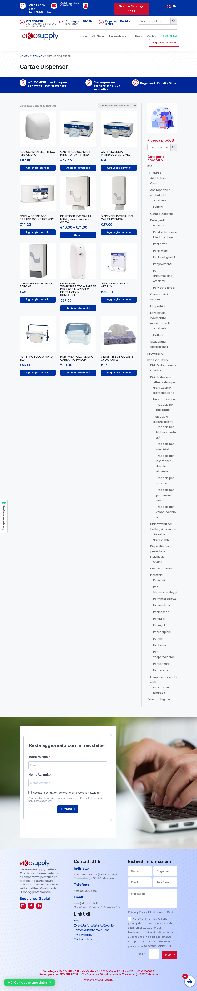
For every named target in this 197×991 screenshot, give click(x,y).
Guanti (157, 562)
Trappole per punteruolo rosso (165, 495)
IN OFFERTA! (169, 36)
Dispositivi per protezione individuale (159, 551)
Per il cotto (160, 244)
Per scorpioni (162, 632)
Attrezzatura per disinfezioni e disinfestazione (164, 387)
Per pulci (159, 619)
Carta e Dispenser (162, 214)
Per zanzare (161, 664)
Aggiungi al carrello (37, 167)
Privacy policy (83, 935)
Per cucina (160, 225)
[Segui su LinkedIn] (39, 906)
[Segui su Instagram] (23, 906)
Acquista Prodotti (162, 42)
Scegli (78, 235)
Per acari (159, 580)
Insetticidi (156, 575)
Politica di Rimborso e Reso (91, 930)
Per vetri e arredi (164, 288)
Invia (168, 955)
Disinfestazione (160, 377)
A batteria (159, 200)
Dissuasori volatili (161, 568)
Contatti (152, 36)
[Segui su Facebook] (31, 906)
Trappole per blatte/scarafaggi (166, 432)
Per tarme (159, 645)
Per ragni (159, 625)
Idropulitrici (157, 306)
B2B (150, 166)
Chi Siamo (98, 36)
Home (83, 36)
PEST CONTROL (158, 360)
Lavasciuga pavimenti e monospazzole (160, 318)
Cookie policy (83, 939)
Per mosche (161, 612)
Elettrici (158, 207)
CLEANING (36, 56)
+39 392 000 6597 (37, 6)
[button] (29, 982)
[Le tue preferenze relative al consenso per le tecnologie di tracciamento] (3, 516)
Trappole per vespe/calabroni (166, 512)
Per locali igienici (164, 257)
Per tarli (158, 638)
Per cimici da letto (165, 599)
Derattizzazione (164, 399)
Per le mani (160, 251)
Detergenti (157, 220)
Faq (76, 920)
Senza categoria (158, 699)
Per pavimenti (162, 264)
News (138, 36)
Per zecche (160, 670)
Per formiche (161, 605)
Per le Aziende (117, 36)
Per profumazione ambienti (162, 275)
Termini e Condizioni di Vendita (94, 925)
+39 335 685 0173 (40, 12)
